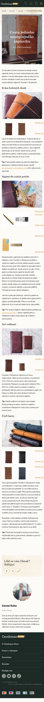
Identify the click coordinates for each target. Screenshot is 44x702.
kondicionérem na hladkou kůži (14, 168)
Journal (12, 11)
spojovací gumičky (9, 313)
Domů (4, 11)
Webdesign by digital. (33, 684)
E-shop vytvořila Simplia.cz (16, 684)
